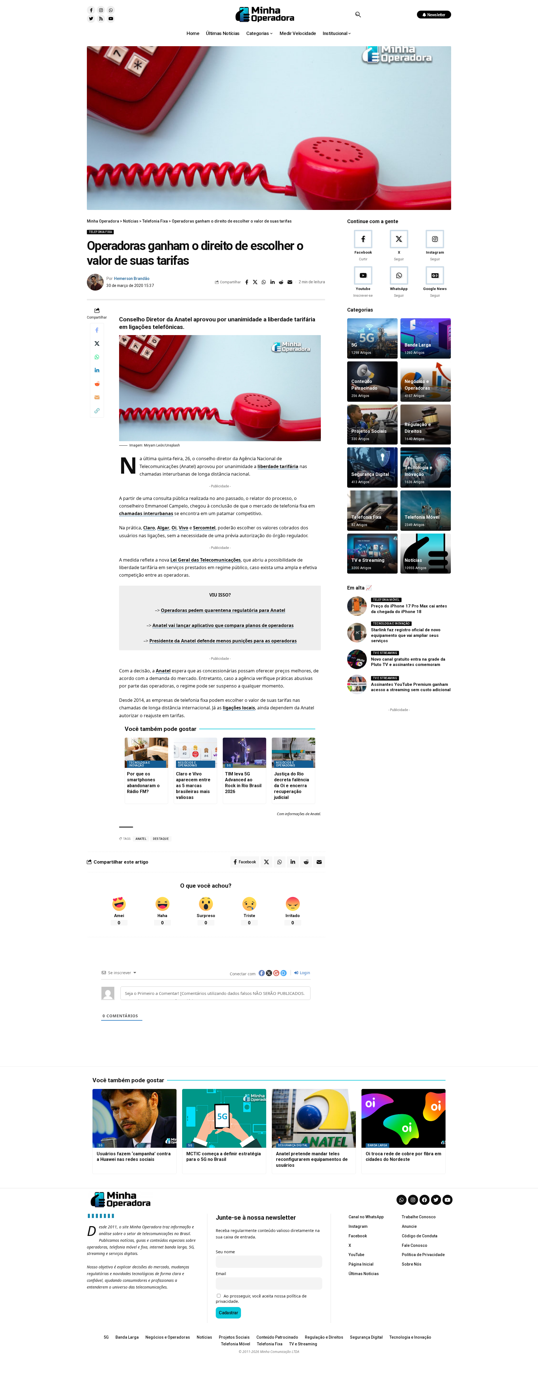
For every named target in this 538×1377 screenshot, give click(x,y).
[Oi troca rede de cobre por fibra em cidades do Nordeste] (403, 1118)
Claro (149, 528)
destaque (161, 838)
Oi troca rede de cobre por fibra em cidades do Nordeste (403, 1156)
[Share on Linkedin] (273, 282)
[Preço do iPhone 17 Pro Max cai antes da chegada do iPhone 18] (357, 606)
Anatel (163, 671)
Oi (174, 528)
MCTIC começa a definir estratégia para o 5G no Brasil (223, 1156)
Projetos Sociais (369, 431)
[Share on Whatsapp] (264, 282)
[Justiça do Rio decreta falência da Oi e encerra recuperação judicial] (293, 753)
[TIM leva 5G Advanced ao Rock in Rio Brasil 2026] (244, 753)
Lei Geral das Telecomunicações (205, 560)
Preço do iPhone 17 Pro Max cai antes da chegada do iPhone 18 (409, 609)
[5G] (372, 338)
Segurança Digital (370, 474)
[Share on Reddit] (281, 282)
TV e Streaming (367, 560)
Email (221, 1273)
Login (304, 972)
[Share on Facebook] (247, 282)
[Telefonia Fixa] (372, 510)
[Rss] (101, 19)
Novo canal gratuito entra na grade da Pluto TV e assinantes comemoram (408, 662)
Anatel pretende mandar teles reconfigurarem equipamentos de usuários (312, 1159)
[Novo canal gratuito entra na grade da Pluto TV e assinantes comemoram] (357, 659)
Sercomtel (204, 528)
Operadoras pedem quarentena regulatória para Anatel (223, 610)
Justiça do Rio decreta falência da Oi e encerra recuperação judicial (291, 785)
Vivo (183, 528)
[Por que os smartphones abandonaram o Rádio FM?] (146, 753)
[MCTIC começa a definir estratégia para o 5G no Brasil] (224, 1118)
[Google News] (435, 282)
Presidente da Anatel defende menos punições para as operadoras (223, 641)
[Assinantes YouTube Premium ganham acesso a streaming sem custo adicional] (357, 684)
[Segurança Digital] (372, 467)
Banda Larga (418, 345)
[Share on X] (255, 282)
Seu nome (225, 1251)
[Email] (290, 282)
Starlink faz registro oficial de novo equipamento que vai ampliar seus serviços (405, 635)
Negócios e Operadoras (187, 764)
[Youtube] (110, 19)
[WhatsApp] (399, 282)
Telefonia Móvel (422, 517)
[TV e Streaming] (372, 554)
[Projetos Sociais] (372, 425)
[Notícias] (425, 554)
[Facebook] (363, 246)
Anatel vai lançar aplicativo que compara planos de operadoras (223, 625)
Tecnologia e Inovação (139, 764)
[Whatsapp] (110, 10)
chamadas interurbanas (146, 513)
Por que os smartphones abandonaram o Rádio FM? (143, 782)
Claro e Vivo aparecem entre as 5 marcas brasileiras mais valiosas (193, 785)
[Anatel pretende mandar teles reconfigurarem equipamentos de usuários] (314, 1118)
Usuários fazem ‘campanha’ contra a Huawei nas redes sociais (134, 1156)
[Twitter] (91, 19)
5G (229, 765)
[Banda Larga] (425, 338)
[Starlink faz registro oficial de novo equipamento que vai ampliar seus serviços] (357, 632)
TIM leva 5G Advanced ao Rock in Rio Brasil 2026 (243, 782)
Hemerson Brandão (131, 278)
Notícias (413, 560)
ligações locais (239, 708)
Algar (163, 528)
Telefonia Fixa (100, 231)
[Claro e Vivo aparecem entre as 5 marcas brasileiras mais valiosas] (195, 753)
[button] (358, 14)
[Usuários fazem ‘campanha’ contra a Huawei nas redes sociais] (134, 1118)
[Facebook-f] (91, 10)
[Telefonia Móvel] (425, 510)
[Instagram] (101, 10)
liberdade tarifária (278, 466)
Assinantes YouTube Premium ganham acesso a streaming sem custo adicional (411, 687)
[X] (399, 246)
